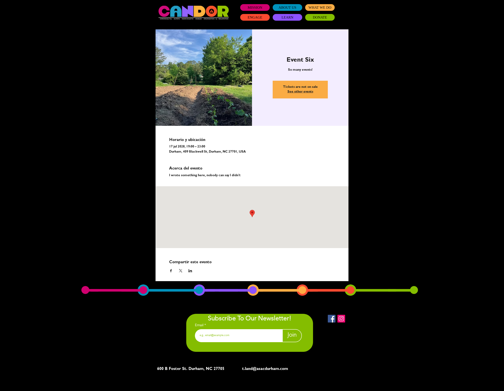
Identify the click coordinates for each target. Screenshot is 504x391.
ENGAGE (255, 17)
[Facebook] (331, 318)
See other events (300, 92)
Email (199, 325)
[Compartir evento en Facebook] (171, 270)
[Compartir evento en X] (181, 270)
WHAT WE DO (320, 7)
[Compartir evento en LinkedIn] (190, 270)
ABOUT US (287, 7)
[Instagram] (341, 318)
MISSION (255, 7)
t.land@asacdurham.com (265, 369)
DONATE (320, 17)
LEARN (287, 17)
